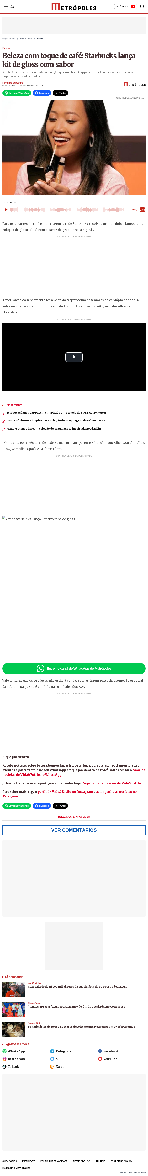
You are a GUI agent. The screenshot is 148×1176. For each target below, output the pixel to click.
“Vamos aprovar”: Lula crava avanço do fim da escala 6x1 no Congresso (76, 1006)
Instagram (16, 1059)
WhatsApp (16, 1051)
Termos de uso (81, 1161)
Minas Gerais (34, 1003)
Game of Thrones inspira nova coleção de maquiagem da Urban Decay (56, 420)
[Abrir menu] (5, 6)
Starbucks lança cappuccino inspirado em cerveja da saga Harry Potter (56, 412)
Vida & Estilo (26, 39)
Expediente (28, 1161)
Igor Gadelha (34, 983)
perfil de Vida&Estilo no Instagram (65, 792)
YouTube (110, 1059)
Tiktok (13, 1067)
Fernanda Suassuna (12, 82)
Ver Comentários (74, 830)
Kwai (60, 1067)
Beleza (40, 39)
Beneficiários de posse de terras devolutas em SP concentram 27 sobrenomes (81, 1026)
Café (71, 817)
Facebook (111, 1051)
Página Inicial (8, 39)
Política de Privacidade (54, 1161)
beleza (63, 817)
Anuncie (100, 1161)
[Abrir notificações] (12, 6)
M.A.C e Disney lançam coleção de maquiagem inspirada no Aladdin (54, 428)
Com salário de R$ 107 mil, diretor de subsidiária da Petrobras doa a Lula (77, 986)
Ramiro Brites (35, 1023)
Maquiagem (83, 817)
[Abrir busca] (142, 6)
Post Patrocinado (121, 1161)
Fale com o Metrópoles (16, 1168)
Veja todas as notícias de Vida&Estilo (112, 783)
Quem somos (9, 1161)
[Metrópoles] (74, 6)
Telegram (64, 1051)
